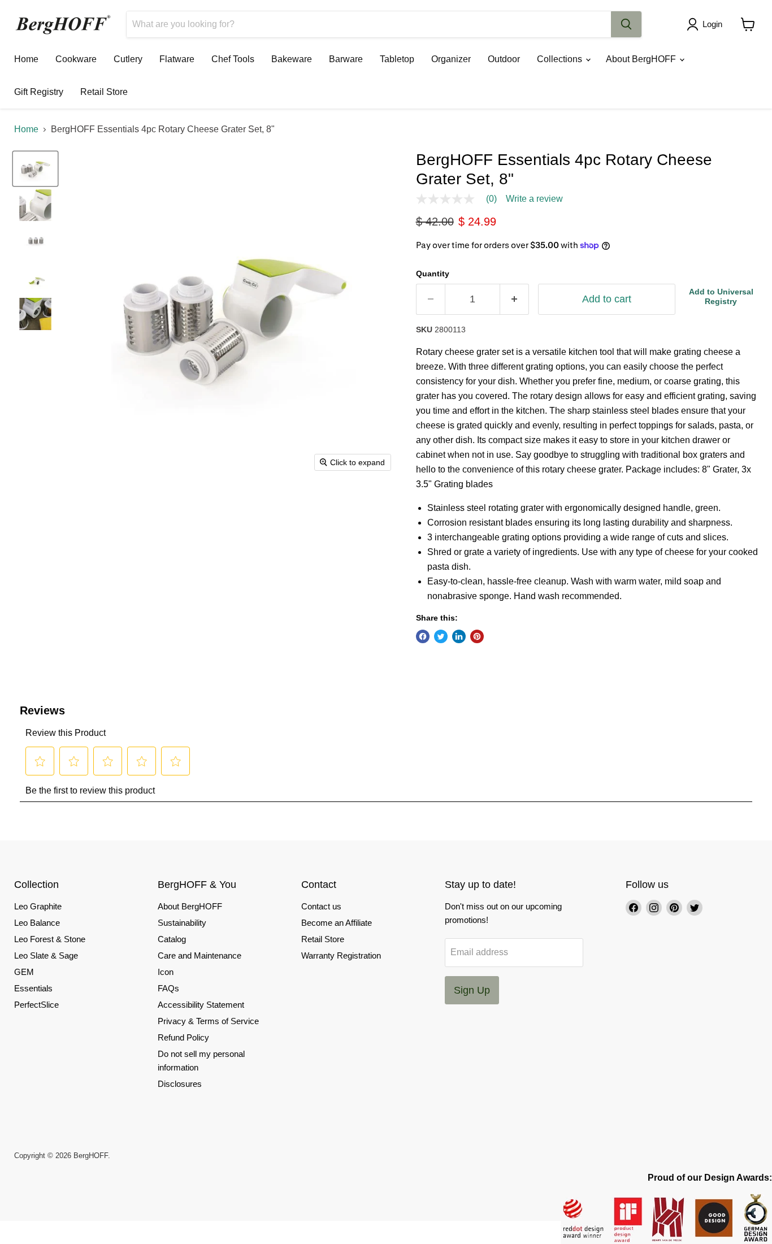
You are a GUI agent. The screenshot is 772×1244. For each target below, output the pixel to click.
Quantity (432, 273)
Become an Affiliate (336, 922)
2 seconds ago (721, 296)
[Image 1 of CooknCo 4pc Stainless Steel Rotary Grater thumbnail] (35, 168)
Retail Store (104, 92)
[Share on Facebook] (423, 636)
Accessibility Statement (201, 1004)
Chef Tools (232, 59)
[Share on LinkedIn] (459, 636)
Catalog (172, 939)
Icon (166, 972)
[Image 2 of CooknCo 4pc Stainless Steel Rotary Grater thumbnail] (35, 205)
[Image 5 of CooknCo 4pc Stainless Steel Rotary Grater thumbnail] (35, 314)
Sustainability (182, 922)
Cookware (76, 59)
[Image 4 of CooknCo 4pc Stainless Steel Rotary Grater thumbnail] (35, 277)
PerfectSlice (36, 1004)
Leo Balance (37, 922)
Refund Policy (183, 1037)
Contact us (321, 906)
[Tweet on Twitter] (441, 636)
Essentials (33, 988)
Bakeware (291, 59)
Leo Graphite (38, 906)
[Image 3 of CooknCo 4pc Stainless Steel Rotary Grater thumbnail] (35, 241)
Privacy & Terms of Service (208, 1021)
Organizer (451, 59)
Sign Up (472, 990)
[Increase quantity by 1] (514, 299)
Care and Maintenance (199, 955)
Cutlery (128, 59)
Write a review (534, 198)
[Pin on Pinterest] (477, 636)
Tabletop (397, 59)
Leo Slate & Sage (46, 955)
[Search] (626, 24)
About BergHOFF (642, 59)
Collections (560, 59)
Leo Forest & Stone (49, 939)
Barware (346, 59)
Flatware (176, 59)
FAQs (168, 988)
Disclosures (180, 1084)
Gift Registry (38, 92)
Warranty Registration (341, 955)
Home (26, 59)
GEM (24, 972)
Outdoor (504, 59)
